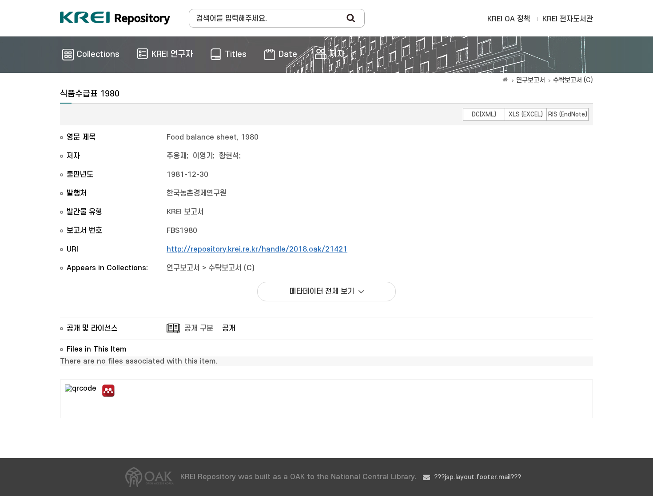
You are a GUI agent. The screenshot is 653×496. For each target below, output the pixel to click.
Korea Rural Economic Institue (115, 18)
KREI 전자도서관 (567, 19)
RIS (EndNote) (567, 114)
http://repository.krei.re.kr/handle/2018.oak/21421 (257, 249)
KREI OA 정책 (508, 19)
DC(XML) (484, 114)
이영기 (203, 156)
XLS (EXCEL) (526, 114)
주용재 (177, 156)
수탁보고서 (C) (573, 80)
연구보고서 (530, 80)
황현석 (229, 156)
